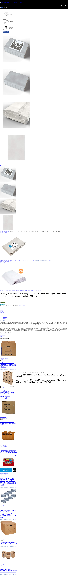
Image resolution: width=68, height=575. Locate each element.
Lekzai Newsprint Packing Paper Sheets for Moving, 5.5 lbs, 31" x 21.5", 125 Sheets (17, 260)
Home (1, 231)
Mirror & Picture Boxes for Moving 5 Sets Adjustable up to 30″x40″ (8, 423)
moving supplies (6, 231)
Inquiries (4, 318)
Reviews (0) (5, 317)
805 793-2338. (64, 5)
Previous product (3, 232)
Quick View (3, 359)
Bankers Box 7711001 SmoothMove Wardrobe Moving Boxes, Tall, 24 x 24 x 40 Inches (8, 571)
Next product (3, 262)
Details (49, 260)
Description (5, 314)
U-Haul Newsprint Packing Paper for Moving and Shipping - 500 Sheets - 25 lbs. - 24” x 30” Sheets (20, 290)
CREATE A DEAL (6, 31)
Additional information (5, 333)
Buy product (3, 302)
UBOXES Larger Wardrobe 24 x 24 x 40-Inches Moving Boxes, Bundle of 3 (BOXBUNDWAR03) (8, 451)
